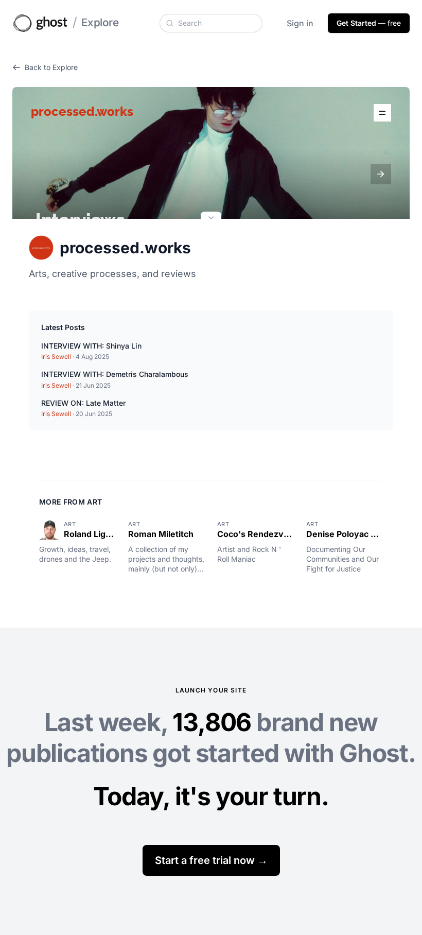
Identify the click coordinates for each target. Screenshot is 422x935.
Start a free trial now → (211, 860)
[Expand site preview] (211, 219)
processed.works (125, 247)
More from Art (70, 501)
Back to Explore (51, 67)
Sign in (300, 23)
